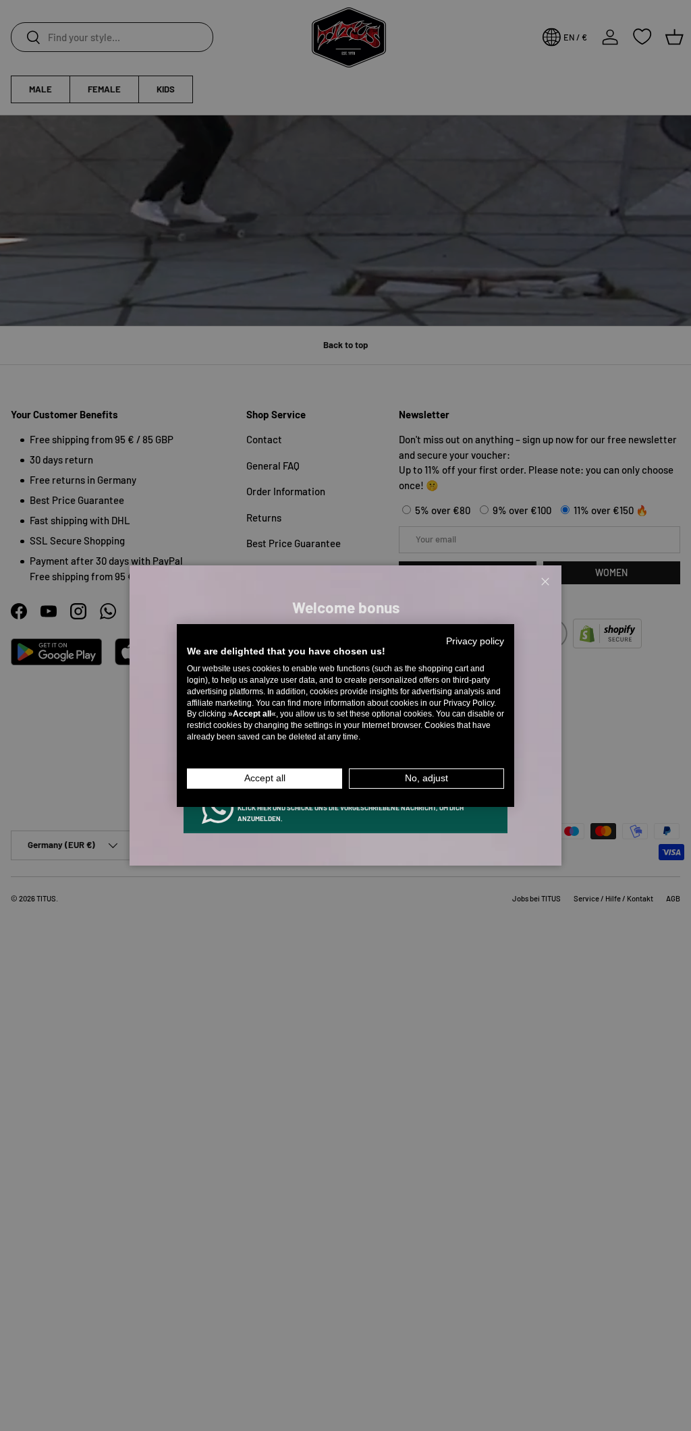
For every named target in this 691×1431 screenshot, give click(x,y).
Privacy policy (475, 641)
